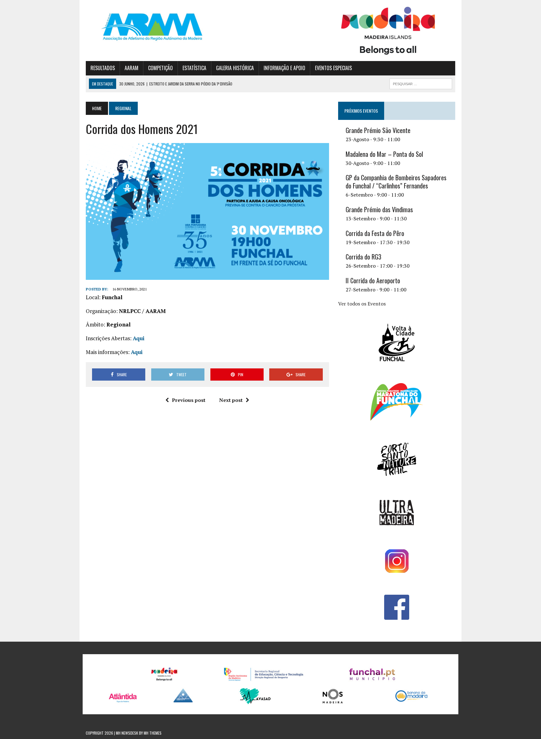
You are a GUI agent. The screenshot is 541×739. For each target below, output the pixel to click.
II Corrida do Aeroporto (373, 280)
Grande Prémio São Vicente (378, 130)
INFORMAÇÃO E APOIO (284, 68)
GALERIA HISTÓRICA (235, 68)
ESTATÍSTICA (194, 68)
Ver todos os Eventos (362, 303)
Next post (231, 400)
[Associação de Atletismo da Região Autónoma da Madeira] (144, 27)
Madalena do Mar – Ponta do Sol (384, 154)
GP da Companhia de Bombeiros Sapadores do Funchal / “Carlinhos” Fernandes (396, 181)
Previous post (188, 400)
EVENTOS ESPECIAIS (333, 68)
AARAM (131, 68)
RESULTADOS (102, 68)
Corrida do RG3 (363, 256)
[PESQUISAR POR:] (420, 83)
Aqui (139, 338)
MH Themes (153, 733)
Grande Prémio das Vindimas (379, 209)
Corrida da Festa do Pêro (375, 233)
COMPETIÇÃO (160, 68)
